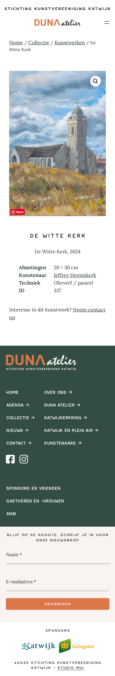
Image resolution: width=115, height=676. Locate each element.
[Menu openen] (106, 22)
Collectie (38, 42)
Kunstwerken (70, 42)
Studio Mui (70, 667)
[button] (95, 81)
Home (16, 42)
